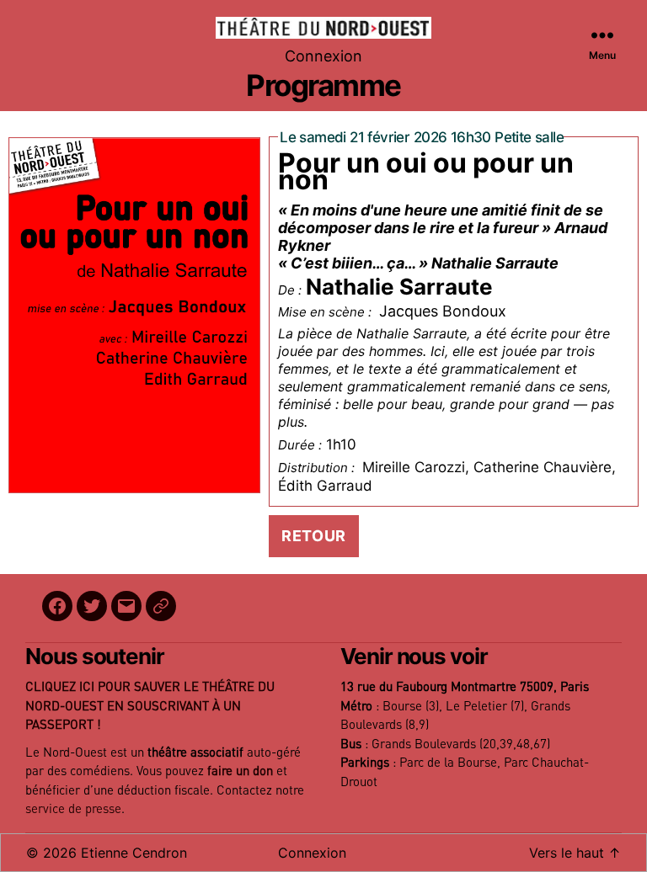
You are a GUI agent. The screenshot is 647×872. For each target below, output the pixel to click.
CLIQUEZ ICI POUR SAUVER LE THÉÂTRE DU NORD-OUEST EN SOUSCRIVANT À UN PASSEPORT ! (150, 706)
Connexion (323, 56)
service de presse (73, 809)
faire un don (240, 771)
